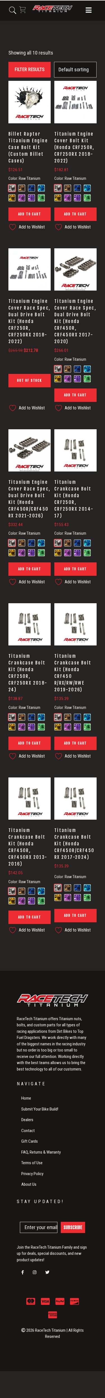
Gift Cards (29, 1141)
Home (26, 1098)
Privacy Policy (32, 1173)
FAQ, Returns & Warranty (41, 1152)
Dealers (27, 1119)
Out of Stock (29, 380)
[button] (88, 10)
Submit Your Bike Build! (39, 1109)
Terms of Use (32, 1162)
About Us (28, 1184)
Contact (28, 1130)
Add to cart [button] (29, 214)
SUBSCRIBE (73, 1227)
